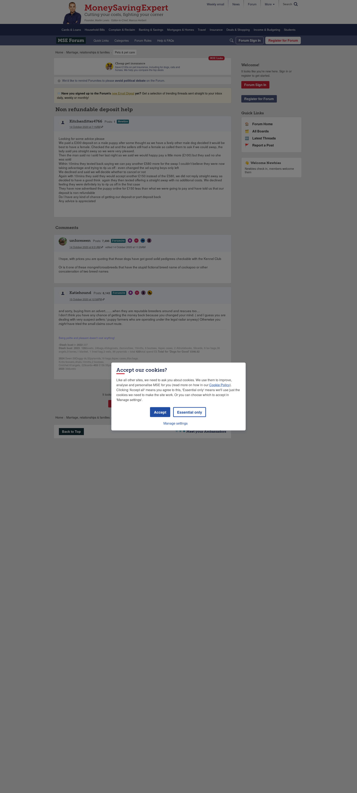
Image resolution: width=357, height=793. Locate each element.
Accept (160, 412)
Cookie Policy (219, 384)
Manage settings (175, 423)
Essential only (189, 412)
